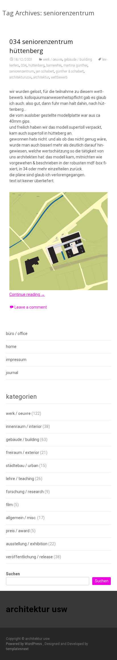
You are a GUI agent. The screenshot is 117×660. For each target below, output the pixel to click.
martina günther (75, 65)
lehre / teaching (20, 478)
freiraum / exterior (22, 452)
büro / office (17, 333)
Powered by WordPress (24, 644)
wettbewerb (59, 77)
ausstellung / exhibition (26, 544)
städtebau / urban (22, 465)
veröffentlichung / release (29, 557)
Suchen (13, 574)
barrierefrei (54, 65)
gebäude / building (78, 59)
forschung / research (25, 491)
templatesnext (17, 649)
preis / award (18, 531)
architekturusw (20, 77)
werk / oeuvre (52, 59)
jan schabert (45, 71)
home (11, 346)
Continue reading (27, 294)
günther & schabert (70, 71)
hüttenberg (36, 65)
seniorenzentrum (21, 71)
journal (12, 372)
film (9, 504)
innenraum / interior (24, 426)
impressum (16, 359)
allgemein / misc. (21, 517)
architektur (41, 77)
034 (24, 65)
